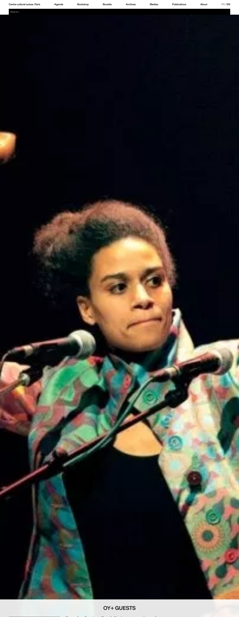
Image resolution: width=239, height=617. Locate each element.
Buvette (107, 4)
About (203, 4)
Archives (131, 4)
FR (223, 4)
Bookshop (83, 4)
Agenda (58, 4)
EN (228, 4)
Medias (154, 4)
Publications (179, 4)
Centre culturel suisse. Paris (24, 4)
